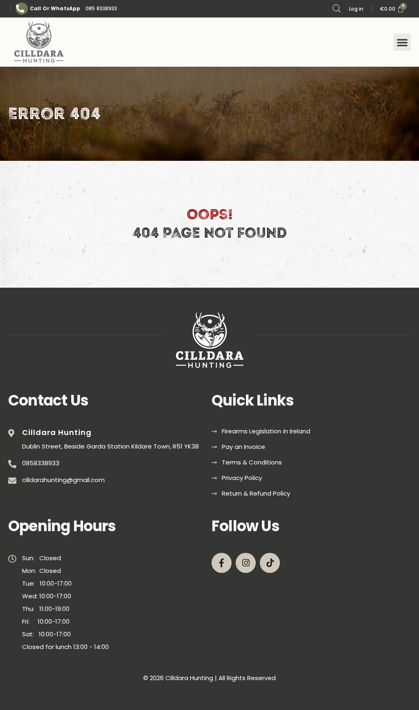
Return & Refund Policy (256, 493)
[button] (402, 42)
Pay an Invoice (243, 447)
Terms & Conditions (252, 462)
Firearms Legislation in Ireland (266, 431)
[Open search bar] (337, 9)
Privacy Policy (242, 478)
